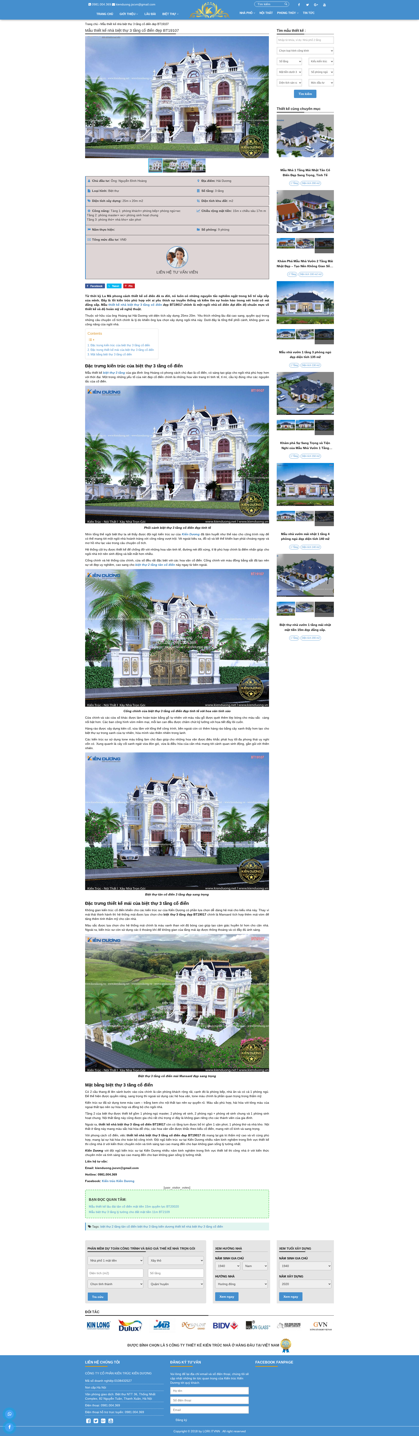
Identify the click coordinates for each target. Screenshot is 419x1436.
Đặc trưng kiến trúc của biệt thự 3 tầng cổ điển (120, 345)
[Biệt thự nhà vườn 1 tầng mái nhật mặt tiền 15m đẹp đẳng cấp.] (305, 609)
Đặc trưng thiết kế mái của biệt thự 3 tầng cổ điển (122, 349)
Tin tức (308, 13)
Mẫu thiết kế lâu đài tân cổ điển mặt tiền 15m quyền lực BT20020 (134, 1206)
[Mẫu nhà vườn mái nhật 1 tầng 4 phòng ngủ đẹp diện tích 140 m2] (305, 518)
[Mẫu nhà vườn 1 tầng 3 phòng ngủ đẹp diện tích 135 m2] (305, 336)
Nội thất (266, 13)
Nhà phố (246, 13)
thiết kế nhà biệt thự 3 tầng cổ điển (135, 304)
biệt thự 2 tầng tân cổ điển (118, 1226)
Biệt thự (169, 14)
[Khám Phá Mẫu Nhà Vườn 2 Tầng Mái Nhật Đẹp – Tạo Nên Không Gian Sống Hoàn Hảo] (305, 245)
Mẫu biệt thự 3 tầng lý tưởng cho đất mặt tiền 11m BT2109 (129, 1212)
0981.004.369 (101, 4)
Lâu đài (150, 14)
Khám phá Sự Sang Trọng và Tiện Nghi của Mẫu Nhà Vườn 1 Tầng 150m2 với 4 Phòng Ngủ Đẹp (305, 447)
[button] (264, 97)
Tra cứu (97, 1297)
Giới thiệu (128, 14)
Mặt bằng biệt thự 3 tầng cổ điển (111, 354)
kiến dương (166, 1226)
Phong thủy (287, 13)
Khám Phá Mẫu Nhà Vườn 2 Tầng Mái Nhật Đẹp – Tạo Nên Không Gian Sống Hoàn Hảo (305, 266)
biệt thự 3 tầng (147, 1226)
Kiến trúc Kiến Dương (118, 1181)
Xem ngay (227, 1296)
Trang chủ (104, 14)
